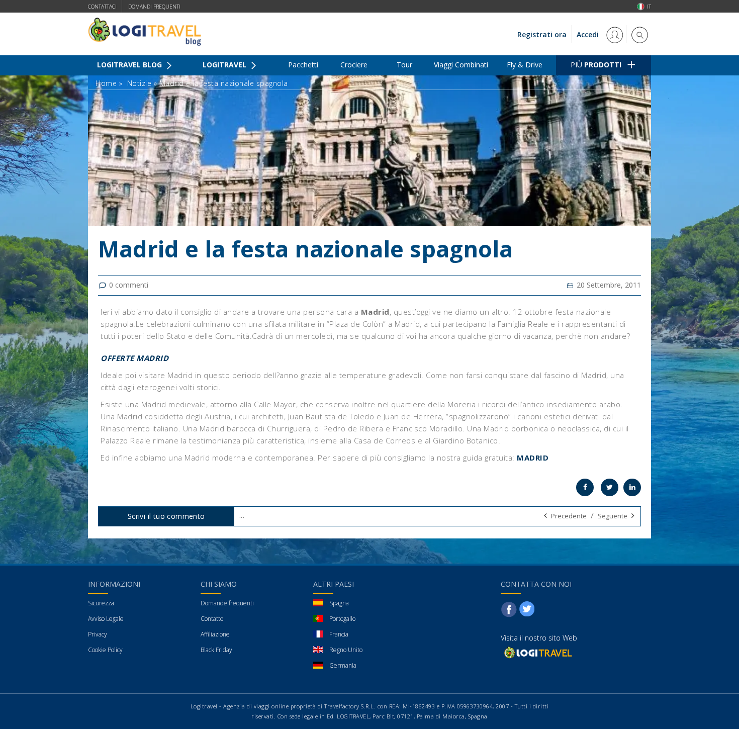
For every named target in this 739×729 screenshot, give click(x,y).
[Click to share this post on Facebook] (585, 487)
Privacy (97, 634)
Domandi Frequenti (154, 6)
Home (106, 83)
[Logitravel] (537, 652)
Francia (338, 634)
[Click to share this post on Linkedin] (632, 487)
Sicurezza (101, 603)
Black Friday (216, 650)
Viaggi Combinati (461, 64)
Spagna (339, 603)
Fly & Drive (524, 64)
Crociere (353, 64)
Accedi (589, 34)
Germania (342, 665)
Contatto (212, 618)
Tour (404, 64)
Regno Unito (345, 650)
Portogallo (342, 618)
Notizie (139, 83)
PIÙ (596, 64)
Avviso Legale (106, 618)
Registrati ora (542, 34)
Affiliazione (215, 634)
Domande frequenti (227, 603)
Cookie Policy (105, 650)
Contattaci (102, 6)
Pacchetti (303, 64)
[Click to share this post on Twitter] (609, 487)
